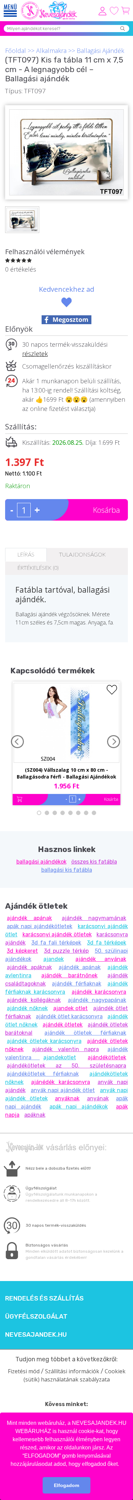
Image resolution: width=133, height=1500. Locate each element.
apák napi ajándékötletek (39, 926)
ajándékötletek (107, 1057)
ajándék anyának (100, 959)
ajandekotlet (59, 1057)
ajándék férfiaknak (76, 983)
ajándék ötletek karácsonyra (44, 1041)
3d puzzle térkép (66, 951)
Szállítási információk (72, 1371)
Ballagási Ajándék (100, 50)
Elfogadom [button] (66, 1485)
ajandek (53, 959)
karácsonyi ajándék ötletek (57, 934)
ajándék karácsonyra (99, 992)
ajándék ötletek (63, 1024)
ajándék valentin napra (65, 1049)
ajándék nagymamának (94, 918)
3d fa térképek (106, 942)
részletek (35, 353)
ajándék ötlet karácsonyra (69, 1016)
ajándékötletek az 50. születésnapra (66, 1065)
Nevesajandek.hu (36, 1334)
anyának (98, 1098)
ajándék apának (29, 918)
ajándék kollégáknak (34, 1000)
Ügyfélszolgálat (36, 1316)
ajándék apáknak (29, 967)
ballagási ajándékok (41, 861)
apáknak (34, 1115)
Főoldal (15, 50)
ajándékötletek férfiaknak (43, 1074)
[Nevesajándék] (49, 3)
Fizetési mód (24, 1371)
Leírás (25, 555)
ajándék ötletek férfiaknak (85, 1033)
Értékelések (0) (38, 568)
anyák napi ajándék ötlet (63, 1090)
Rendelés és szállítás (44, 1298)
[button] (121, 1464)
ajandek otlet (70, 1008)
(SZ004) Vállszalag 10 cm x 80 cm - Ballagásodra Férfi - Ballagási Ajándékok (66, 773)
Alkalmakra (51, 50)
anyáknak (67, 1098)
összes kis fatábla (94, 861)
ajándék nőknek (27, 1008)
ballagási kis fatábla (66, 870)
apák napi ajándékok (78, 1106)
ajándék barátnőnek (69, 975)
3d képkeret (22, 951)
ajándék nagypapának (97, 1000)
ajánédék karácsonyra (60, 1082)
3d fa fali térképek (56, 942)
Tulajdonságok (82, 555)
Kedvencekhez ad (66, 289)
